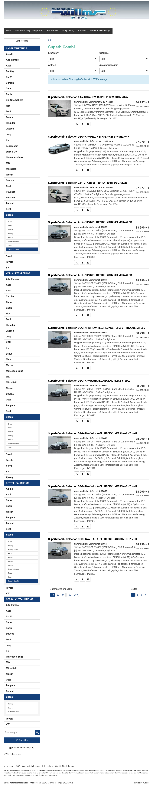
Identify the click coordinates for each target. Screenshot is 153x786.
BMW (9, 77)
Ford (8, 111)
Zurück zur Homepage (100, 30)
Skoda (9, 214)
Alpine (9, 488)
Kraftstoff (53, 53)
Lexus (9, 353)
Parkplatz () (68, 30)
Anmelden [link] (23, 740)
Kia (7, 140)
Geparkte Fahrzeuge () (23, 747)
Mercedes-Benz (14, 157)
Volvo (9, 465)
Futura (9, 117)
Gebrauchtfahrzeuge (19, 599)
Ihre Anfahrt (52, 30)
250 (76, 595)
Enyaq (10, 546)
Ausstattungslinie (108, 65)
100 (69, 595)
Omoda (10, 180)
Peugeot (10, 191)
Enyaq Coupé (13, 550)
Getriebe (104, 53)
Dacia (9, 94)
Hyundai (10, 123)
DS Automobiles (14, 100)
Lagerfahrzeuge (16, 48)
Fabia (10, 226)
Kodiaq (10, 238)
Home (8, 30)
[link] (76, 124)
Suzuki (9, 256)
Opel (8, 186)
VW (8, 267)
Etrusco (10, 633)
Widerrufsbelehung (31, 766)
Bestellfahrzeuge (17, 483)
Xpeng (9, 477)
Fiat (8, 105)
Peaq (10, 573)
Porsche (10, 197)
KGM (8, 342)
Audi (8, 65)
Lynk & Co (11, 151)
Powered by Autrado (141, 783)
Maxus (9, 365)
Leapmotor (12, 146)
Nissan (9, 174)
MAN (8, 359)
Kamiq (10, 230)
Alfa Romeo (12, 59)
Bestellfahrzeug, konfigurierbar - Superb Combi (98, 108)
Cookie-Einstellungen (65, 766)
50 (63, 595)
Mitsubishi (11, 168)
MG (8, 163)
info (50, 40)
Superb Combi (13, 249)
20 (58, 595)
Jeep (8, 134)
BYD (8, 290)
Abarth (9, 54)
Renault (10, 203)
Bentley (10, 71)
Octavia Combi (13, 241)
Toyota (9, 262)
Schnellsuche (22, 41)
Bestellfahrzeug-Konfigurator (28, 30)
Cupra (9, 88)
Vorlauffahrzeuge (18, 273)
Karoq (10, 234)
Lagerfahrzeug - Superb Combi (98, 240)
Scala (10, 245)
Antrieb (52, 65)
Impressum (9, 766)
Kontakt (82, 30)
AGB (18, 766)
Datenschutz (47, 766)
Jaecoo (10, 128)
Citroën (10, 82)
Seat (8, 209)
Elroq (10, 222)
